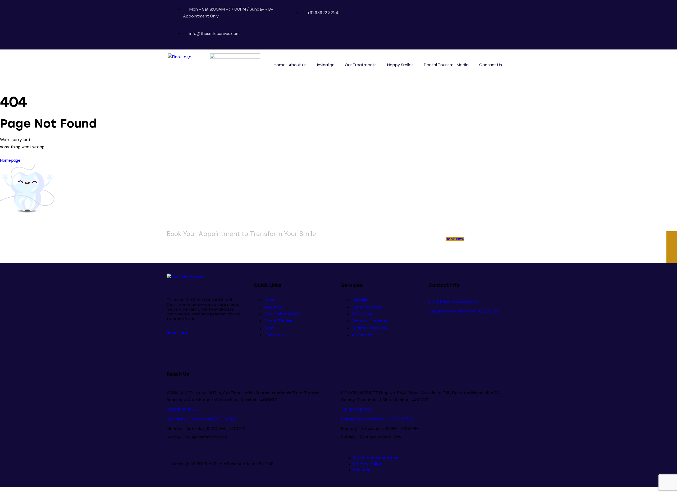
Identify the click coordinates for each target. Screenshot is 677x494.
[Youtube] (473, 24)
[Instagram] (483, 24)
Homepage (10, 160)
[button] (301, 64)
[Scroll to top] (3, 490)
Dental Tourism (439, 64)
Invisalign (326, 64)
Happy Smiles (400, 64)
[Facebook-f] (463, 24)
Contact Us (490, 64)
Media (463, 64)
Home (280, 64)
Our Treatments (361, 64)
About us (298, 64)
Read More (177, 332)
